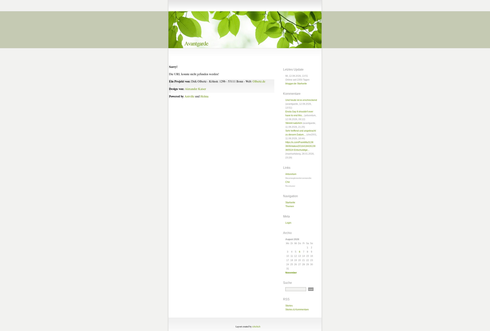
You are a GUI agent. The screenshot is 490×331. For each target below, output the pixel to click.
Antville (189, 96)
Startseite (290, 202)
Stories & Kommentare (297, 309)
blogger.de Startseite (296, 83)
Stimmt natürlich (293, 123)
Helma (204, 96)
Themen (289, 206)
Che (287, 182)
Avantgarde (196, 43)
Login (288, 222)
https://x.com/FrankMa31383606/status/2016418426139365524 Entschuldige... (300, 146)
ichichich (256, 326)
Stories (289, 305)
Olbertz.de (259, 81)
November (291, 272)
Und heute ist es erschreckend (301, 100)
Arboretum (290, 174)
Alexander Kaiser (195, 89)
